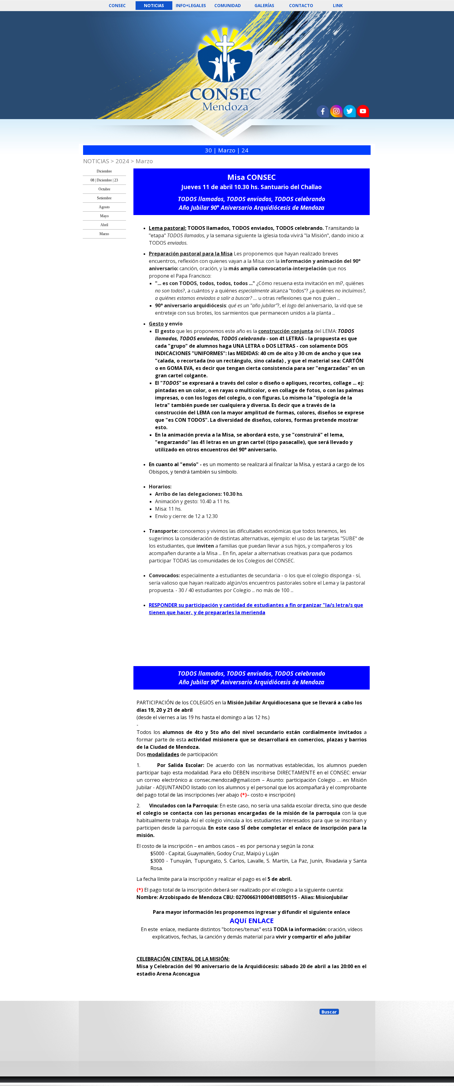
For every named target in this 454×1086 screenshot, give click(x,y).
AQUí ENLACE (252, 920)
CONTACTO (301, 5)
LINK (338, 5)
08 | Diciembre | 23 (104, 180)
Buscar (329, 1012)
